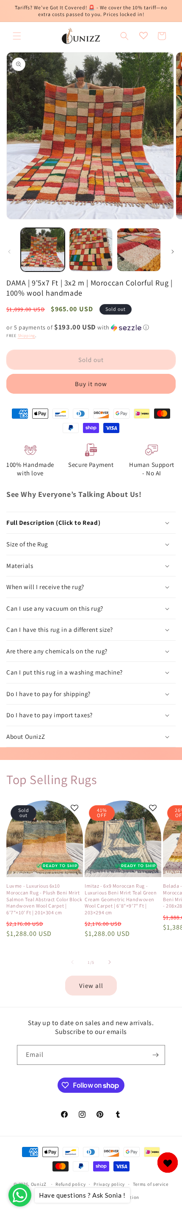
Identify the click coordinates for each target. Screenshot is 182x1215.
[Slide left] (9, 251)
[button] (17, 36)
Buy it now (91, 384)
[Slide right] (172, 251)
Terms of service (150, 1184)
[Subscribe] (155, 1055)
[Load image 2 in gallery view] (91, 250)
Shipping (27, 335)
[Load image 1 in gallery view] (43, 250)
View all (91, 986)
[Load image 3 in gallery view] (139, 250)
